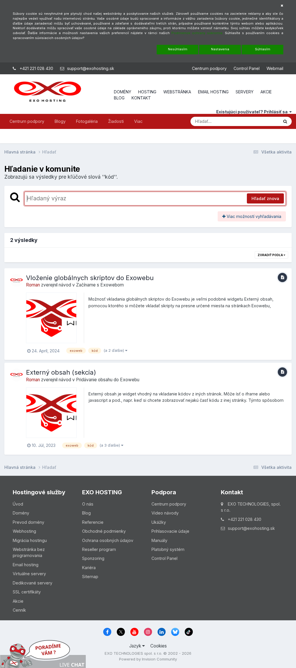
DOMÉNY (122, 91)
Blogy (60, 121)
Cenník (19, 610)
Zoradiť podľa (271, 255)
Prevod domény (28, 522)
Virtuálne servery (29, 573)
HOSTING (147, 91)
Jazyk (135, 646)
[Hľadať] (285, 121)
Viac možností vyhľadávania (253, 216)
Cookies (158, 646)
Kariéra (89, 567)
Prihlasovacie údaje (170, 531)
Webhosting (24, 531)
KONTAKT (141, 97)
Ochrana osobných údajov (107, 540)
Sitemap (90, 576)
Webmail (275, 68)
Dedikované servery (32, 582)
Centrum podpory (209, 68)
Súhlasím (262, 49)
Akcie (18, 601)
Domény (21, 512)
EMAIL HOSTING (213, 91)
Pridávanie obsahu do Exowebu (107, 379)
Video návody (165, 512)
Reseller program (99, 549)
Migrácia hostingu (30, 540)
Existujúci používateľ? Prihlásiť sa (252, 111)
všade (264, 121)
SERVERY (245, 91)
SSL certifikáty (27, 591)
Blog (86, 512)
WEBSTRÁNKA (177, 91)
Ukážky (158, 522)
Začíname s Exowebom (100, 285)
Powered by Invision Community (148, 659)
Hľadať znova (265, 198)
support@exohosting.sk (90, 68)
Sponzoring (93, 558)
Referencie (92, 522)
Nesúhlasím (177, 49)
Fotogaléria (87, 121)
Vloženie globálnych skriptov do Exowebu (90, 278)
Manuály (159, 540)
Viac (138, 121)
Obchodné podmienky (104, 531)
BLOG (119, 97)
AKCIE (266, 91)
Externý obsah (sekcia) (61, 372)
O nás (87, 504)
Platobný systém (167, 549)
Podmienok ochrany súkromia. (197, 33)
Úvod (18, 504)
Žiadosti (116, 121)
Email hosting (25, 564)
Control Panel (247, 68)
